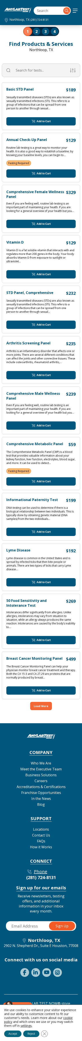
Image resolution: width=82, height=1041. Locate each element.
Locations (41, 829)
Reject (31, 1034)
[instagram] (57, 972)
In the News (41, 798)
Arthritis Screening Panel (28, 343)
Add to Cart (44, 121)
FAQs (41, 841)
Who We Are (41, 763)
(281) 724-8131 (39, 20)
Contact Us (41, 835)
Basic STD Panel (20, 89)
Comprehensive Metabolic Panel (34, 443)
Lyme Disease (18, 550)
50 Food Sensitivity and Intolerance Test (26, 603)
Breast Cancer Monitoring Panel (34, 658)
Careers (41, 780)
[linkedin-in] (35, 972)
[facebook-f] (24, 972)
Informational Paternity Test (32, 499)
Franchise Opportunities (41, 792)
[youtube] (46, 972)
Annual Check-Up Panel (26, 139)
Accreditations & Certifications (41, 786)
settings (26, 1026)
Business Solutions (41, 775)
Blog (41, 804)
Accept (13, 1034)
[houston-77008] (17, 11)
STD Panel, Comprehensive (29, 292)
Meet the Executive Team (41, 769)
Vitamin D (15, 242)
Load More (41, 706)
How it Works (41, 847)
